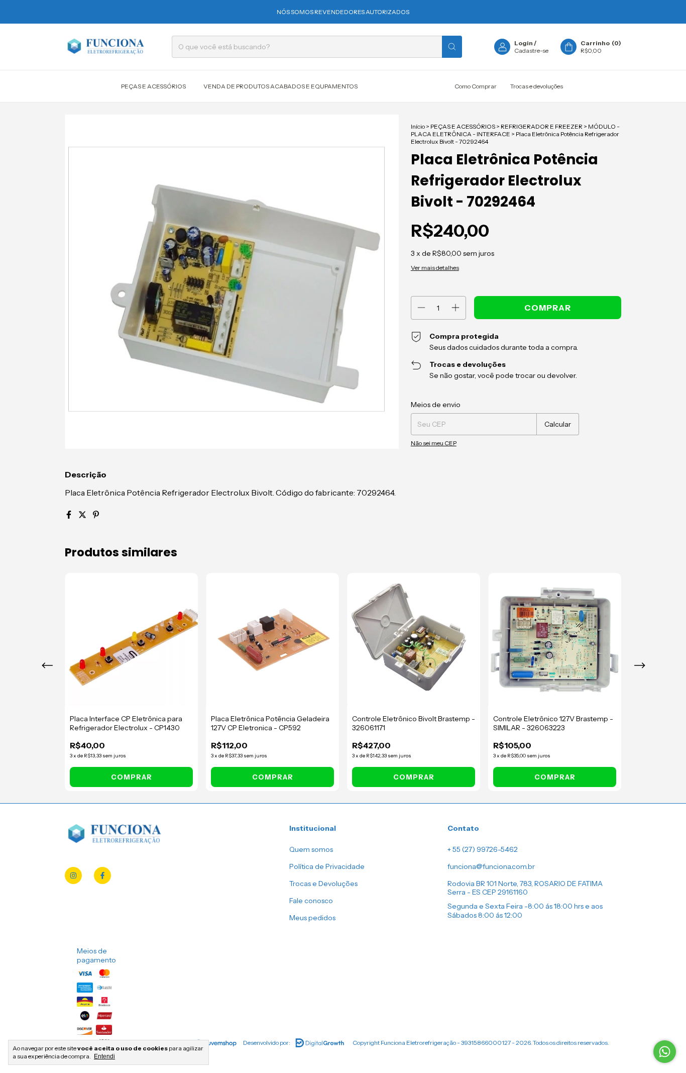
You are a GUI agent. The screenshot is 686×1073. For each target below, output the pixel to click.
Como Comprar (475, 86)
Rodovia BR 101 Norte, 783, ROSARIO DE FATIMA (525, 883)
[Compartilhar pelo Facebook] (69, 515)
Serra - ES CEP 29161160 (487, 892)
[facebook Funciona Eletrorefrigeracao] (102, 875)
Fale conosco (311, 900)
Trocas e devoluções (536, 86)
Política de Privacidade (327, 866)
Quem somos (311, 849)
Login (523, 43)
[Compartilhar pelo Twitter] (83, 515)
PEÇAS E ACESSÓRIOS (153, 86)
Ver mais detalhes (435, 267)
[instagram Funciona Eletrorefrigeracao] (73, 875)
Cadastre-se (531, 50)
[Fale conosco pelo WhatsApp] (664, 1051)
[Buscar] (452, 47)
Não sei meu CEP (433, 443)
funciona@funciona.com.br (491, 866)
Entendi (104, 1056)
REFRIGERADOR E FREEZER (542, 126)
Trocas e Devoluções (323, 883)
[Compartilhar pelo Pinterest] (96, 515)
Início (418, 126)
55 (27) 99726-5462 (485, 849)
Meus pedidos (312, 917)
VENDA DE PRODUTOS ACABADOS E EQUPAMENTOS (280, 86)
